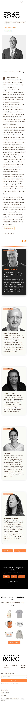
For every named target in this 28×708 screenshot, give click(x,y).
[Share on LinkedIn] (22, 241)
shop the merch (14, 642)
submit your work (19, 551)
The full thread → (8, 228)
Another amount (14, 581)
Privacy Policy (15, 683)
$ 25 (14, 577)
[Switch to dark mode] (21, 2)
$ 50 (6, 577)
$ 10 (22, 577)
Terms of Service (5, 692)
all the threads (7, 551)
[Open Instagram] (25, 242)
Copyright (3, 695)
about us (14, 665)
